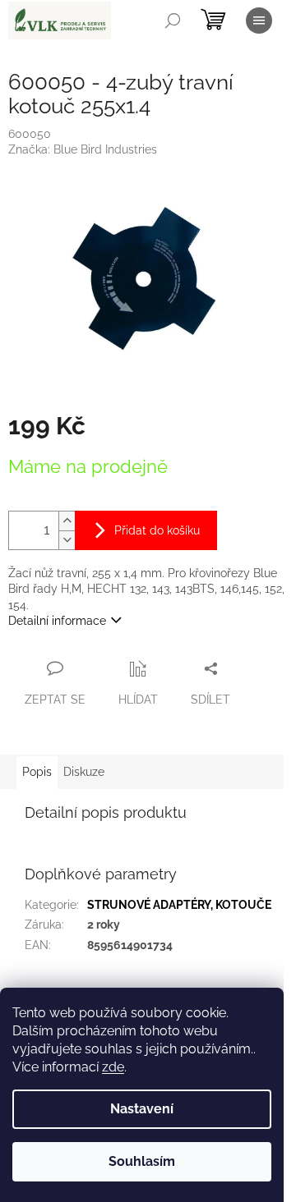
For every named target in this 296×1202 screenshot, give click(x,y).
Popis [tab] (37, 771)
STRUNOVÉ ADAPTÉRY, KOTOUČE (179, 904)
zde (113, 1067)
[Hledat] (172, 20)
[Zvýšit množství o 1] (66, 521)
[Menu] (259, 20)
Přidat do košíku (157, 530)
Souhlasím (142, 1161)
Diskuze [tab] (83, 771)
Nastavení (141, 1109)
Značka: (82, 149)
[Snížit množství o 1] (66, 539)
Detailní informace (57, 620)
